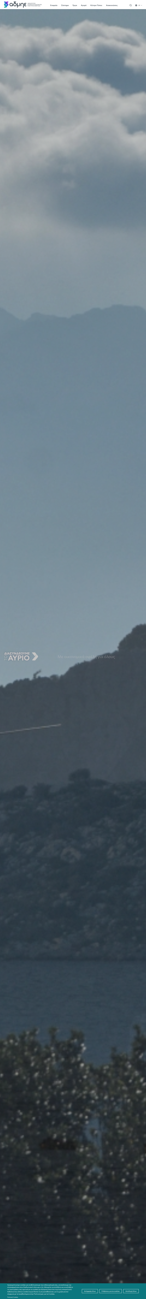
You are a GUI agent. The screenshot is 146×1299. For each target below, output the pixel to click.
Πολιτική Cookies (12, 1297)
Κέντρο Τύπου (96, 5)
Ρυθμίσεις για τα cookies (111, 1291)
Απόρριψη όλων (90, 1291)
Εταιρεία (53, 5)
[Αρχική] (23, 5)
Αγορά (83, 5)
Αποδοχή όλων (131, 1291)
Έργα (75, 5)
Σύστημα (65, 5)
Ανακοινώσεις (112, 5)
